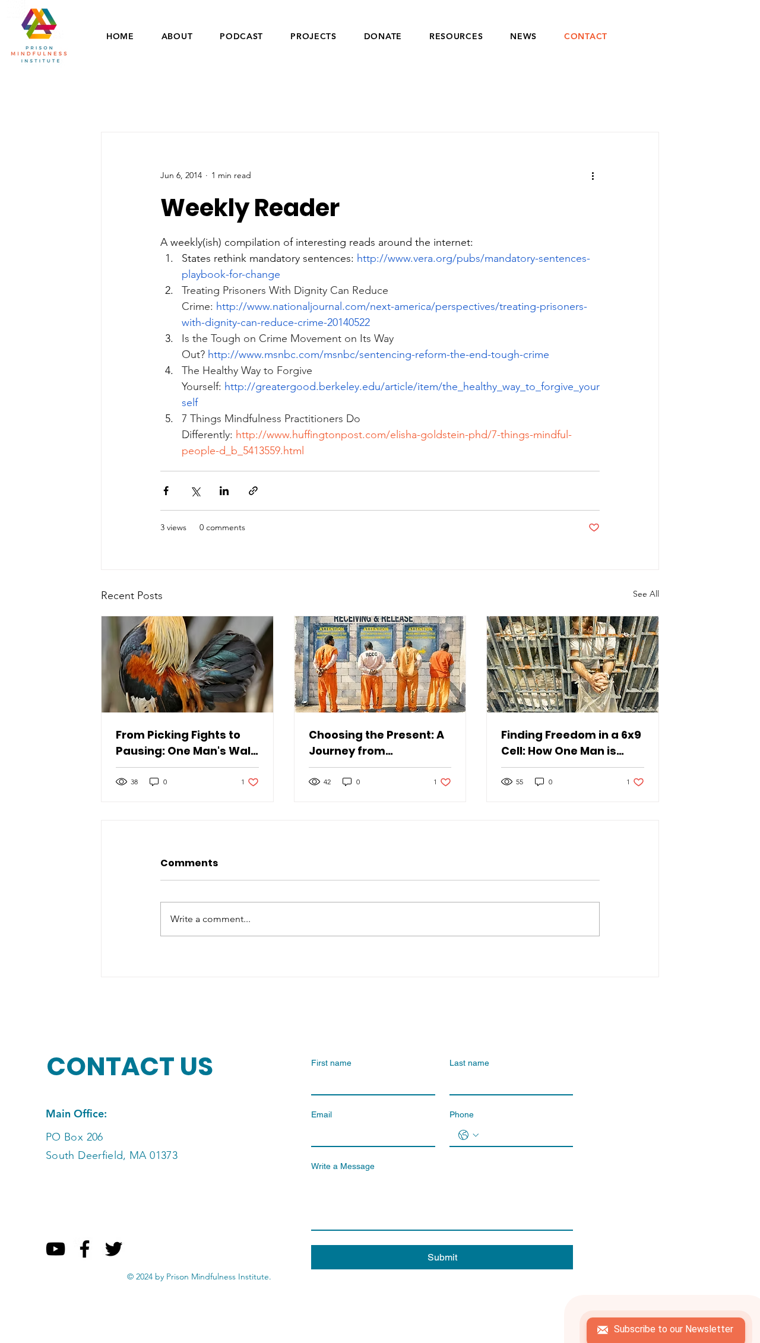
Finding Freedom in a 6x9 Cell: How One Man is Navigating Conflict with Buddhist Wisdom (571, 743)
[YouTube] (55, 1248)
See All (646, 593)
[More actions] (592, 175)
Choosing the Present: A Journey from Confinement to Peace (376, 743)
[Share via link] (253, 490)
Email (321, 1114)
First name (331, 1063)
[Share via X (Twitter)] (195, 490)
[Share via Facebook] (166, 490)
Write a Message (343, 1166)
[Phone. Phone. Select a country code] (468, 1135)
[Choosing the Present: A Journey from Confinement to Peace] (380, 664)
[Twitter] (113, 1248)
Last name (469, 1063)
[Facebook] (84, 1248)
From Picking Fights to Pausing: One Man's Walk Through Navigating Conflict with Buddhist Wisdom (186, 743)
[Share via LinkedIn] (224, 490)
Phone (461, 1114)
